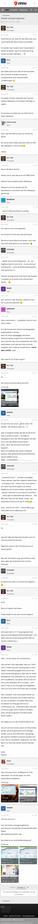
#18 (36, 654)
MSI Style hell (7, 920)
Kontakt (6, 916)
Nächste (20, 887)
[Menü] (2, 10)
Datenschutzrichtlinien (15, 916)
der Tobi (5, 22)
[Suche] (36, 10)
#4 (36, 129)
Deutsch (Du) (19, 920)
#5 (36, 165)
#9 (36, 295)
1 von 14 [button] (12, 887)
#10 (36, 316)
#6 (36, 207)
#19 (36, 768)
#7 (36, 224)
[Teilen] (34, 35)
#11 (36, 373)
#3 (36, 94)
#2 (36, 67)
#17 (36, 628)
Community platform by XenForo (17, 923)
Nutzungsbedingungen (28, 916)
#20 (36, 815)
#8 (36, 257)
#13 (36, 473)
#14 (36, 524)
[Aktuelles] (31, 10)
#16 (36, 598)
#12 (36, 420)
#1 (36, 35)
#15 (36, 578)
